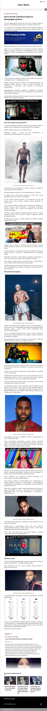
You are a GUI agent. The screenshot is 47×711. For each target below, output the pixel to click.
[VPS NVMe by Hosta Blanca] (23, 37)
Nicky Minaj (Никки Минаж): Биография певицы (18, 639)
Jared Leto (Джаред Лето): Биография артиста (10, 688)
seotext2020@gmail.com (10, 704)
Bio (5, 13)
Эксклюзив (14, 13)
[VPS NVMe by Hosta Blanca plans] (23, 608)
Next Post (7, 633)
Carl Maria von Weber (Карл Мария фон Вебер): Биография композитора (23, 690)
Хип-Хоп (8, 13)
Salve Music (23, 4)
